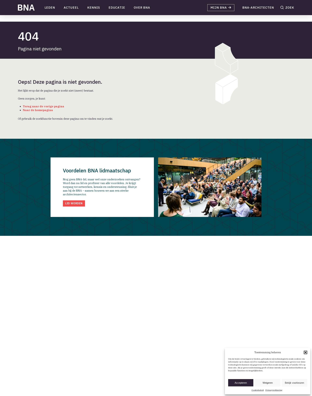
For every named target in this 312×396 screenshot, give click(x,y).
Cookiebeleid (258, 390)
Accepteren (241, 382)
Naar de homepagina (38, 110)
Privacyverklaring (273, 390)
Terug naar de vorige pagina (43, 106)
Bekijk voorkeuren (294, 382)
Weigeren (268, 382)
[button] (305, 352)
